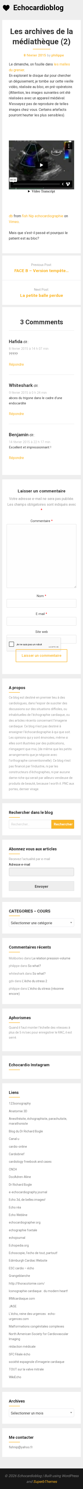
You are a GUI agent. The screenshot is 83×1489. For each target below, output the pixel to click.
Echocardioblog (38, 8)
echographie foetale (23, 1230)
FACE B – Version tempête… (41, 270)
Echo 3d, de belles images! (27, 1199)
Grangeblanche (19, 1276)
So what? (34, 966)
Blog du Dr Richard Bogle (26, 1131)
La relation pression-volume (51, 958)
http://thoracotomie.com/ (27, 1283)
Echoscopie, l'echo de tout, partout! (33, 1253)
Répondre (16, 364)
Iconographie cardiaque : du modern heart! (38, 1291)
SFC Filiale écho (19, 1354)
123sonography (20, 1103)
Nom (41, 596)
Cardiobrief (17, 1154)
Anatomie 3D (18, 1111)
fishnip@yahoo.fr (21, 1447)
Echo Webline (18, 1215)
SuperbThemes (45, 1481)
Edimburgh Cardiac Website (28, 1260)
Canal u (14, 1139)
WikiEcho (15, 1377)
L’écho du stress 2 (34, 981)
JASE (13, 1306)
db (11, 216)
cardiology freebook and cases (30, 1161)
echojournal (17, 1237)
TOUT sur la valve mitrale (26, 1369)
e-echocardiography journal (28, 1192)
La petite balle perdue (41, 295)
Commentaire (42, 521)
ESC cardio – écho (21, 1268)
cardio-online (18, 1146)
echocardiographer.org (25, 1222)
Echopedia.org (19, 1245)
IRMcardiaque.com (22, 1298)
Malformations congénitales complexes (36, 1326)
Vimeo (14, 222)
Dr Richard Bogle (20, 1184)
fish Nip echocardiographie (42, 216)
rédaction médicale (22, 1346)
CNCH (13, 1169)
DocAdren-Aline (20, 1177)
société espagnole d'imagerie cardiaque (36, 1362)
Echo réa (15, 1207)
